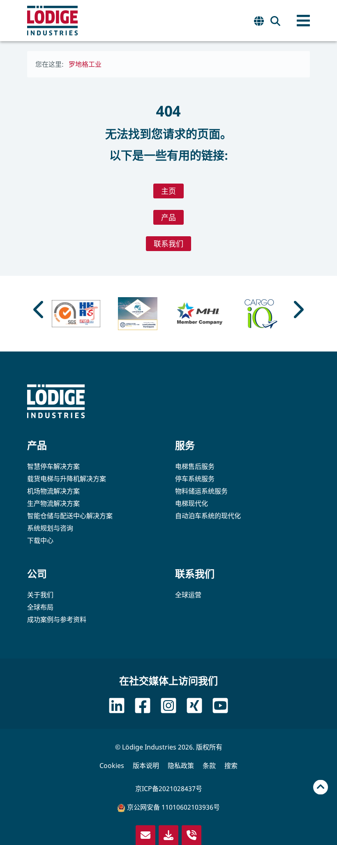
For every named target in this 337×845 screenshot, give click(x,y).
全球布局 (40, 607)
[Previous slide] (39, 309)
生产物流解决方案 (53, 503)
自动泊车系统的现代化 (208, 515)
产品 (168, 217)
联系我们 (168, 244)
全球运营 (188, 594)
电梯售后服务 (195, 466)
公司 (37, 573)
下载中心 (40, 540)
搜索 (231, 765)
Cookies (111, 765)
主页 (168, 191)
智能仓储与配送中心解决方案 (70, 515)
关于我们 (40, 594)
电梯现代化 (191, 503)
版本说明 (146, 765)
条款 (209, 765)
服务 (185, 445)
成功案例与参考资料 (56, 619)
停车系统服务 (195, 478)
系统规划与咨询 (50, 528)
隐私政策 (181, 765)
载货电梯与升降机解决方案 (66, 478)
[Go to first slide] (297, 309)
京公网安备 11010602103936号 (172, 807)
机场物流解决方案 (53, 491)
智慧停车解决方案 (53, 466)
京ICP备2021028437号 (168, 788)
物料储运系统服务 (201, 491)
